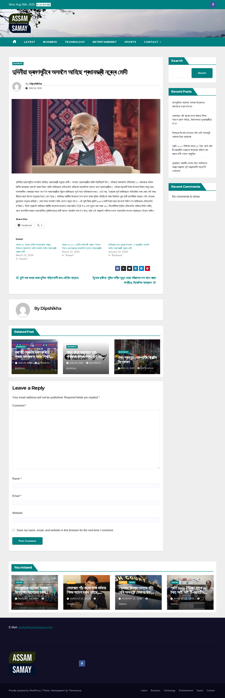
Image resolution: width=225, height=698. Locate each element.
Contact (151, 42)
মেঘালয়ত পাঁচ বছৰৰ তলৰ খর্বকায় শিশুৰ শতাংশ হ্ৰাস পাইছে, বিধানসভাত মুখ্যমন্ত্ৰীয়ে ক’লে (192, 119)
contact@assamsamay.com (35, 627)
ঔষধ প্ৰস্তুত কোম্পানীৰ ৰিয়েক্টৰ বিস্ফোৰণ (137, 359)
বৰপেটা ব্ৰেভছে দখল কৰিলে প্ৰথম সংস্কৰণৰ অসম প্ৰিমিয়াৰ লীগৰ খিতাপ (34, 357)
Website (17, 512)
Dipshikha (36, 83)
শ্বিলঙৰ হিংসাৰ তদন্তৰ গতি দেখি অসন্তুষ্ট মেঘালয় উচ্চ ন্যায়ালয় (136, 592)
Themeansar (75, 690)
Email (16, 495)
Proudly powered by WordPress (25, 690)
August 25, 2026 (28, 598)
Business (50, 42)
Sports (130, 42)
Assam (19, 582)
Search (177, 61)
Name (17, 478)
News (132, 582)
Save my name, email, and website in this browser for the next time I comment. (65, 530)
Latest (29, 42)
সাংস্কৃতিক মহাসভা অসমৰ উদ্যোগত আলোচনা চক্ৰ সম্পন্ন (31, 592)
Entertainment (105, 42)
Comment (19, 405)
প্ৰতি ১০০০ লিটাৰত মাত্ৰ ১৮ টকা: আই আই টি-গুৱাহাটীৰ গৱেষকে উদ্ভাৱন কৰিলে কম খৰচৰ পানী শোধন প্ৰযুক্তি (192, 150)
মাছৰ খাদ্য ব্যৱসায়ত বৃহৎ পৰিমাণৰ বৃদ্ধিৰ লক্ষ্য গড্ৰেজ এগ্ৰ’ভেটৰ (84, 357)
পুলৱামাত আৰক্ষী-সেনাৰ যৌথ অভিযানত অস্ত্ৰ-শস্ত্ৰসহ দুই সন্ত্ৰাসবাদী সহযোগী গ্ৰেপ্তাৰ (189, 167)
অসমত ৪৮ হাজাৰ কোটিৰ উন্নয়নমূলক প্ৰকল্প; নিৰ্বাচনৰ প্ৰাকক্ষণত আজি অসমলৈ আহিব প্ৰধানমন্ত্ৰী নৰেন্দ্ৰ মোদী (36, 248)
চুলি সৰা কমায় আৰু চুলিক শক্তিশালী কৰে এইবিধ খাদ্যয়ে (48, 278)
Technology (75, 42)
